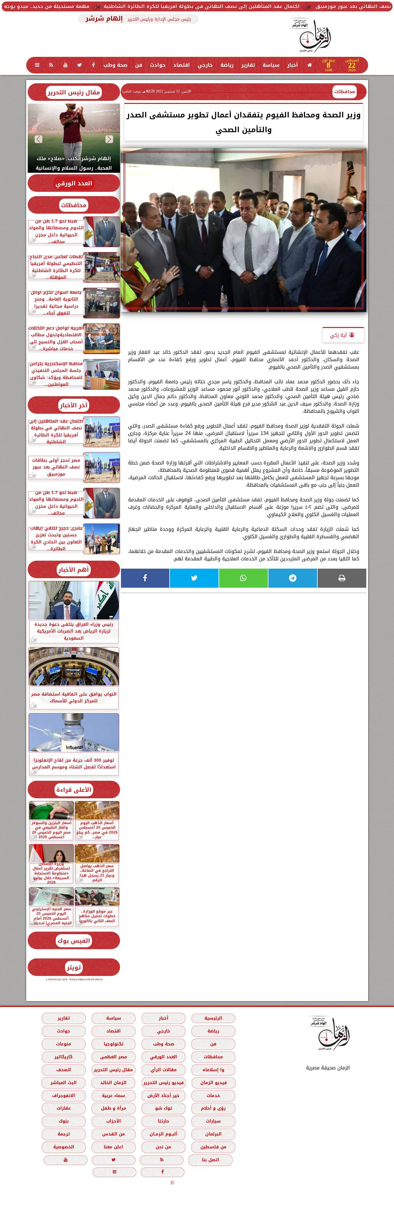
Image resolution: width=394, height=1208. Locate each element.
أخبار (292, 65)
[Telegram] (292, 578)
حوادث (158, 65)
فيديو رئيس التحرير (163, 1083)
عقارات (63, 1108)
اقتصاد (181, 65)
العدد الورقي (73, 183)
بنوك (63, 1121)
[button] (109, 139)
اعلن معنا (113, 1147)
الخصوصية (63, 1147)
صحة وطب (115, 65)
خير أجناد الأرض (163, 1096)
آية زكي (338, 335)
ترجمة (63, 1134)
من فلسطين (213, 1147)
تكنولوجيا (113, 1044)
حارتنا (163, 1121)
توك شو (163, 1108)
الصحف (63, 1070)
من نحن (163, 1147)
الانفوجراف (63, 1096)
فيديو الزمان (213, 1083)
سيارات (213, 1121)
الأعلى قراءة (73, 789)
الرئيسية (213, 1018)
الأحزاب (113, 1121)
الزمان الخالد (113, 1083)
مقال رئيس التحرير (74, 92)
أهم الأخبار (73, 569)
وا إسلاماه (213, 1070)
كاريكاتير (63, 1057)
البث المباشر (63, 1083)
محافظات (344, 91)
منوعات (63, 1044)
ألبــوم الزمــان (163, 1134)
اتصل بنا (210, 1160)
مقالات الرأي (163, 1070)
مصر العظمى (113, 1057)
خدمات (213, 1096)
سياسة (271, 65)
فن (138, 65)
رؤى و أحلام (213, 1108)
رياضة (227, 65)
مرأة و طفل (113, 1108)
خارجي (205, 65)
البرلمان (213, 1134)
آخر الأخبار (73, 405)
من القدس (113, 1134)
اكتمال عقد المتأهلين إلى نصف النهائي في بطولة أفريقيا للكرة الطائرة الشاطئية (249, 6)
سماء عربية (113, 1096)
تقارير (248, 65)
